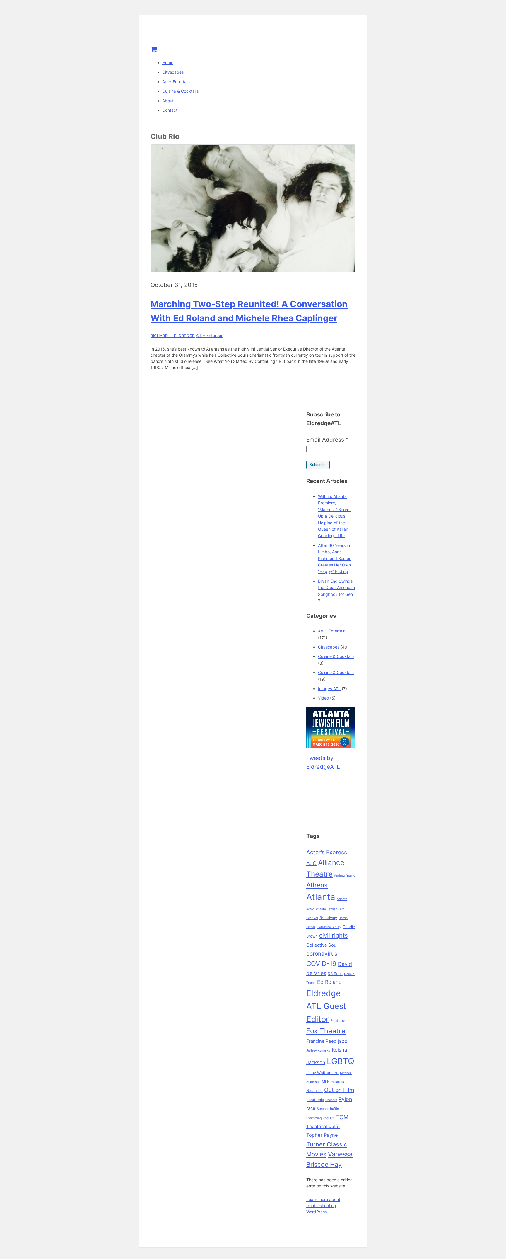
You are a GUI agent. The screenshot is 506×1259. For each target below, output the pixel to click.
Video (323, 697)
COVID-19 (321, 963)
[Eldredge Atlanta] (187, 33)
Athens (317, 885)
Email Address (327, 439)
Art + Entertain (176, 81)
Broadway (328, 917)
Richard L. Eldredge (173, 336)
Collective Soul (322, 945)
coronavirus (321, 953)
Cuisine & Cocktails (180, 91)
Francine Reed (321, 1041)
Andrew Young (344, 875)
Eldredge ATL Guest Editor (326, 1006)
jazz (342, 1041)
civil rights (333, 935)
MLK (325, 1081)
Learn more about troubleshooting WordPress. (323, 1205)
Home (167, 62)
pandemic (315, 1099)
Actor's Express (326, 852)
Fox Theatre (326, 1031)
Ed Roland (329, 982)
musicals (337, 1082)
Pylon (345, 1099)
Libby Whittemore (322, 1072)
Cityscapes (173, 71)
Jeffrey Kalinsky (318, 1050)
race (310, 1108)
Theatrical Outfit (323, 1126)
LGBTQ (340, 1061)
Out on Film (339, 1089)
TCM (342, 1117)
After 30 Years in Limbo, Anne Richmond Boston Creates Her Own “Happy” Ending (334, 558)
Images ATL (329, 688)
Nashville (314, 1090)
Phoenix (331, 1100)
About (168, 100)
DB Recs (335, 973)
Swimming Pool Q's (320, 1118)
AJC (311, 863)
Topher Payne (322, 1135)
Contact (169, 110)
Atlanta (320, 897)
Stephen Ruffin (328, 1109)
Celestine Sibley (329, 927)
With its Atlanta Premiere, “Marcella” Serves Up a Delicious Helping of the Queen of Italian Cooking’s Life (334, 516)
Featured (338, 1020)
